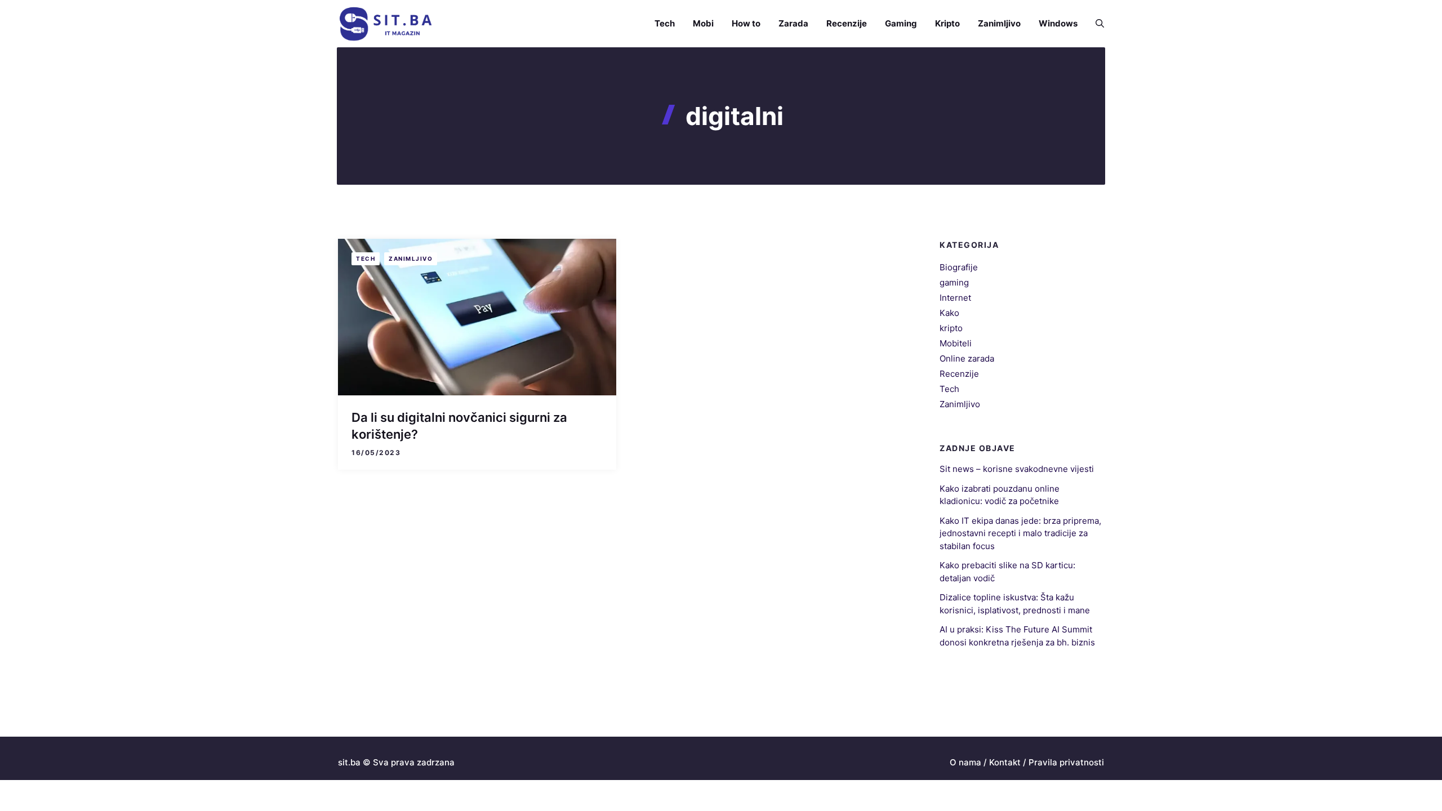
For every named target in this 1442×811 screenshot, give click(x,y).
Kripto (947, 23)
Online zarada (967, 358)
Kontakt (1005, 762)
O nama (965, 762)
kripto (951, 328)
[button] (1095, 23)
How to (746, 23)
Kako (949, 313)
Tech (665, 23)
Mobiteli (956, 343)
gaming (954, 282)
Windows (1058, 23)
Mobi (703, 23)
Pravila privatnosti (1066, 762)
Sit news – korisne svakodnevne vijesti (1017, 469)
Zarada (793, 23)
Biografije (959, 267)
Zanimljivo (999, 23)
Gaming (901, 23)
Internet (955, 297)
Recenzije (846, 23)
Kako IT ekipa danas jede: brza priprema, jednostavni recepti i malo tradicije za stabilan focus (1020, 533)
